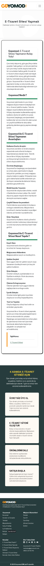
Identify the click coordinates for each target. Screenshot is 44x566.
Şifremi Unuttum (28, 523)
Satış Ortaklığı (7, 526)
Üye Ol (25, 518)
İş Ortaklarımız (7, 529)
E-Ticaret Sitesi (16, 343)
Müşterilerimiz (7, 523)
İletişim (5, 534)
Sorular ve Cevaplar (9, 518)
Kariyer (9, 531)
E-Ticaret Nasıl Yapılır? (9, 542)
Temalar (5, 520)
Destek (25, 515)
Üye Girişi (26, 520)
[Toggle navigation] (40, 6)
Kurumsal (5, 515)
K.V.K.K (25, 526)
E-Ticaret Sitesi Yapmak (10, 545)
